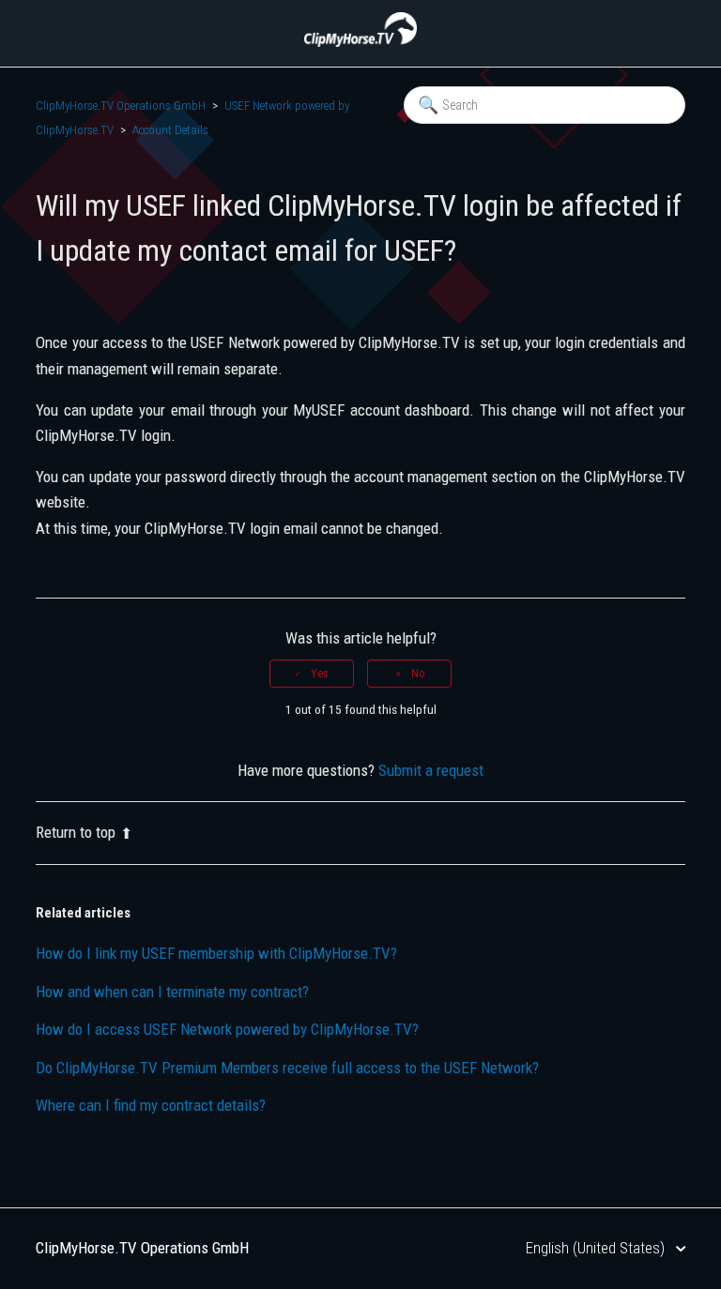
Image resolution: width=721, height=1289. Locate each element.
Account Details (170, 130)
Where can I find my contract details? (151, 1105)
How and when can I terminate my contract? (172, 991)
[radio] (311, 674)
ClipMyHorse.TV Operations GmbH (121, 106)
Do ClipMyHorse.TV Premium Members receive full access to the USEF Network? (287, 1067)
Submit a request (430, 770)
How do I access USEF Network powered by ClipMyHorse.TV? (227, 1029)
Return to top (75, 832)
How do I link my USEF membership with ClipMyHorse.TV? (216, 953)
